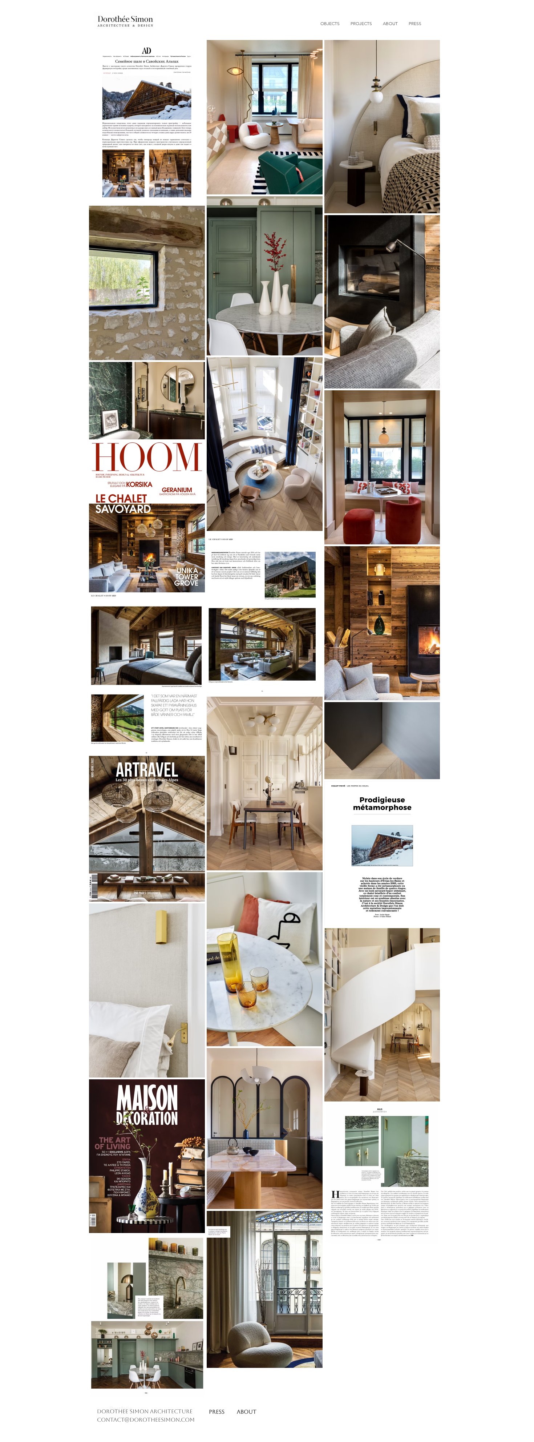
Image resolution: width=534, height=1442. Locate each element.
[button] (361, 24)
